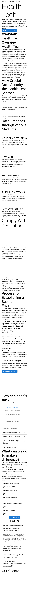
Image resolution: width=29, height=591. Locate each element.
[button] (14, 428)
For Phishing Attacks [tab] (12, 421)
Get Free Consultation (9, 371)
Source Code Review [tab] (12, 407)
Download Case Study (9, 30)
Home (4, 1)
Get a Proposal (14, 517)
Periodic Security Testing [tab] (12, 411)
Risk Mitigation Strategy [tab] (12, 414)
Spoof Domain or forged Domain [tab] (12, 418)
